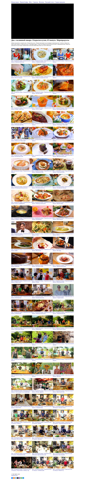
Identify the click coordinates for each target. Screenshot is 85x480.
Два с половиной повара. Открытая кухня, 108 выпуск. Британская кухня (41, 454)
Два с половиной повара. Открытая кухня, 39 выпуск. (63, 93)
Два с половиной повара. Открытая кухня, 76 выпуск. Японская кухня (63, 281)
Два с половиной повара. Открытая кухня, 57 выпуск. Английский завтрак (63, 187)
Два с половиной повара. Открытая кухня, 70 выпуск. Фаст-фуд (63, 250)
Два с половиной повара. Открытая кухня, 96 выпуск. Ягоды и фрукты (42, 391)
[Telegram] (16, 478)
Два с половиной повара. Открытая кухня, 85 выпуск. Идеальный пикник (63, 328)
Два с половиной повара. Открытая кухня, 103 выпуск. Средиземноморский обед (62, 423)
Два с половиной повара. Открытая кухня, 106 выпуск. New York (62, 438)
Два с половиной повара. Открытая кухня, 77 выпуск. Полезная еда (21, 297)
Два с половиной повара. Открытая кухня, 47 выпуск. (42, 140)
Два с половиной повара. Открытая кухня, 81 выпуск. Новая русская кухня (42, 313)
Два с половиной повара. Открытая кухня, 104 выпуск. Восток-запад (21, 438)
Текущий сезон (49, 2)
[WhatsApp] (21, 478)
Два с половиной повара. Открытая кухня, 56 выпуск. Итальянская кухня (42, 187)
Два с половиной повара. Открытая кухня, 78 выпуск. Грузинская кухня (42, 297)
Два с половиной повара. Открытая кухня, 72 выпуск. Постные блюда (42, 266)
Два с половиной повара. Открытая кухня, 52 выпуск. (21, 171)
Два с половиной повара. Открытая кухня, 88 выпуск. (63, 344)
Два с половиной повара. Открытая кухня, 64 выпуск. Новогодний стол (21, 234)
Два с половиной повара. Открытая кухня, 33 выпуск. (63, 61)
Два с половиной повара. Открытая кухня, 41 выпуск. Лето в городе (42, 108)
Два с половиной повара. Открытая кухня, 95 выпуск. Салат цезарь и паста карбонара (21, 391)
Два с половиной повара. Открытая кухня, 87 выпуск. (42, 344)
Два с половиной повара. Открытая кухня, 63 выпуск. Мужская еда (63, 218)
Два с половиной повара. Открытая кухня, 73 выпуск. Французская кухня (63, 266)
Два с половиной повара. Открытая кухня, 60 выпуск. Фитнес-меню (63, 203)
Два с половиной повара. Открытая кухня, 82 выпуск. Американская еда (63, 313)
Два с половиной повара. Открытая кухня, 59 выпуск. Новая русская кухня (42, 203)
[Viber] (19, 478)
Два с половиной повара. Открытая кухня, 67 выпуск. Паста (63, 234)
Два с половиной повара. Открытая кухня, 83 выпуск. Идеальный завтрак (21, 328)
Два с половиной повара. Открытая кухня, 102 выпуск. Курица (41, 423)
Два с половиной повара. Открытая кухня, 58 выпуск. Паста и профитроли (21, 203)
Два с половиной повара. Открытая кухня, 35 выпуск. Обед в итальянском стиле (42, 77)
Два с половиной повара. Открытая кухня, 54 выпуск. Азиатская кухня (63, 171)
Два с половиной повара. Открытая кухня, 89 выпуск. (21, 360)
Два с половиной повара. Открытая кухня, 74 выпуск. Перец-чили (21, 281)
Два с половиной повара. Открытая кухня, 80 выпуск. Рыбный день (21, 313)
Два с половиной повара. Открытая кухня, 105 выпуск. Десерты (41, 438)
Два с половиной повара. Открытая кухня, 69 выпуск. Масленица (42, 250)
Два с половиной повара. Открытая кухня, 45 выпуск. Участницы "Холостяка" (63, 124)
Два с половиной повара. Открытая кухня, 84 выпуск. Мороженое (42, 328)
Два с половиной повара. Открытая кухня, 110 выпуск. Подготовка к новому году (21, 470)
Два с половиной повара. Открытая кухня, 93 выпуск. (42, 375)
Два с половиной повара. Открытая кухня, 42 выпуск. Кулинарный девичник (63, 108)
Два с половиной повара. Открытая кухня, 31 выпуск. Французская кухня (21, 61)
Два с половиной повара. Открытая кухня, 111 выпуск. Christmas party (41, 470)
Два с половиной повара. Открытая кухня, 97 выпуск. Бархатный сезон (63, 391)
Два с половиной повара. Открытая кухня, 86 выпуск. (21, 344)
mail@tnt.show (14, 475)
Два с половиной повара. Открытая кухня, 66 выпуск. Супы (42, 234)
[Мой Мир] (23, 478)
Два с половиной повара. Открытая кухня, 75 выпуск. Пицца (42, 281)
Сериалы (35, 2)
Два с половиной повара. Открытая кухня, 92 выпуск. (21, 375)
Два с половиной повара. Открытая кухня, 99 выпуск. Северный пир (42, 407)
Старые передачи (60, 2)
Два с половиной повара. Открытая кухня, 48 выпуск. (63, 140)
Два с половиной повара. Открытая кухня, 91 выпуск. (63, 360)
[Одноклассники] (14, 478)
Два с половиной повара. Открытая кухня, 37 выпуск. (21, 93)
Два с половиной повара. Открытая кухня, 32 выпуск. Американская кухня (42, 61)
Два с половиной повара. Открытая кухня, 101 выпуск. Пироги (21, 423)
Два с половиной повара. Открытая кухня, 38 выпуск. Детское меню (42, 93)
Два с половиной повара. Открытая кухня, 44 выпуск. (42, 124)
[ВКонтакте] (12, 478)
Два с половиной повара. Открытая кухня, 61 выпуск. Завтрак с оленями (21, 218)
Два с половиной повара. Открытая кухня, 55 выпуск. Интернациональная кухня (21, 187)
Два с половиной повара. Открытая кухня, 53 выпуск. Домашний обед (42, 171)
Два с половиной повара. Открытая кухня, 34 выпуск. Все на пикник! (21, 77)
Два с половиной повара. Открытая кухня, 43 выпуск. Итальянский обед (21, 124)
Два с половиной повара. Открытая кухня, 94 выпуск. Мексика (63, 375)
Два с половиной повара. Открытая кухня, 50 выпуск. (42, 156)
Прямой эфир (24, 2)
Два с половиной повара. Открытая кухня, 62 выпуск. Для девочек (42, 218)
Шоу (30, 2)
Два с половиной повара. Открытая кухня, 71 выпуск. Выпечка (21, 266)
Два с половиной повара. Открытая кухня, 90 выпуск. (42, 360)
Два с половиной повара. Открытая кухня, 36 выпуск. (63, 77)
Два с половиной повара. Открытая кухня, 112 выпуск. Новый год (62, 470)
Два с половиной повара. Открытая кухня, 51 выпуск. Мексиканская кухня (63, 156)
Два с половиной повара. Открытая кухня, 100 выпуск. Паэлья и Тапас (62, 407)
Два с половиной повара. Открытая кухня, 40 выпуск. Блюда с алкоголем (21, 108)
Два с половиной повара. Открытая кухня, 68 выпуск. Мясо (21, 250)
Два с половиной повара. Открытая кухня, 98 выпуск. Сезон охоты (21, 407)
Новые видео (15, 2)
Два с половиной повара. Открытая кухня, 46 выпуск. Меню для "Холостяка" (21, 140)
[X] (17, 478)
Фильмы (41, 2)
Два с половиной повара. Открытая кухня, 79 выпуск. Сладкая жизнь (63, 297)
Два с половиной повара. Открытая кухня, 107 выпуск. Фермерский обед (21, 454)
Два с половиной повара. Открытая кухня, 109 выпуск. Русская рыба (62, 454)
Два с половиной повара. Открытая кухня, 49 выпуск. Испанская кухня (21, 156)
